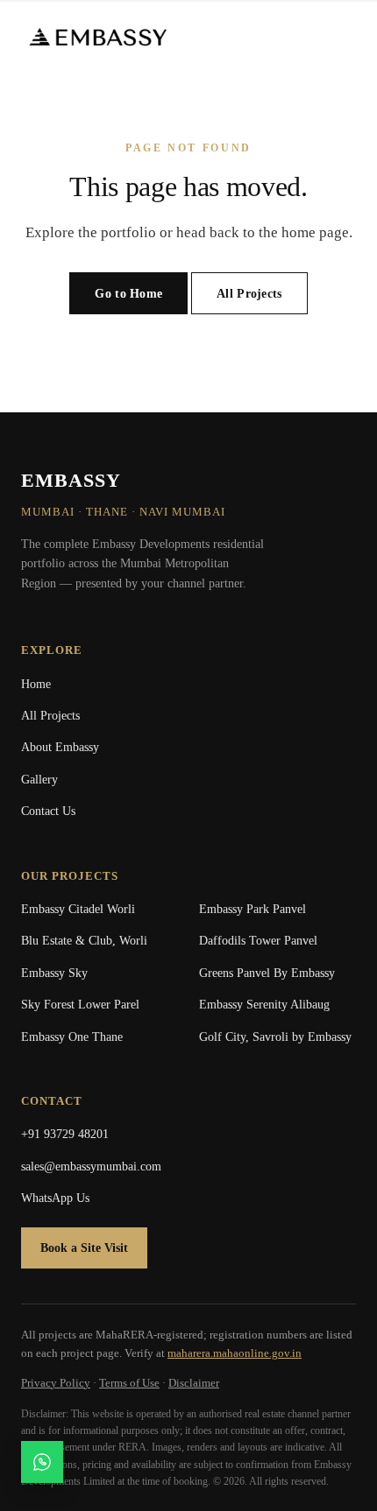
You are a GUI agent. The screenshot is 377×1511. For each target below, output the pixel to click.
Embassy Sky (54, 973)
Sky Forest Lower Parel (80, 1004)
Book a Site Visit (84, 1247)
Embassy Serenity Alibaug (264, 1004)
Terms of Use (129, 1382)
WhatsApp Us (55, 1198)
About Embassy (60, 747)
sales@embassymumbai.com (91, 1166)
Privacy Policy (55, 1382)
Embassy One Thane (72, 1037)
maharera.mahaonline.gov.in (234, 1353)
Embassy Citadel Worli (78, 909)
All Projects (249, 293)
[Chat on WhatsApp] (42, 1462)
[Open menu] (342, 37)
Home (36, 684)
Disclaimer (193, 1382)
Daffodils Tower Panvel (258, 940)
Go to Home (128, 293)
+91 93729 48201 (65, 1134)
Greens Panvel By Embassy (267, 973)
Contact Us (48, 811)
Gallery (39, 779)
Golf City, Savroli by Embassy (275, 1037)
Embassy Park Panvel (252, 909)
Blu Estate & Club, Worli (84, 940)
